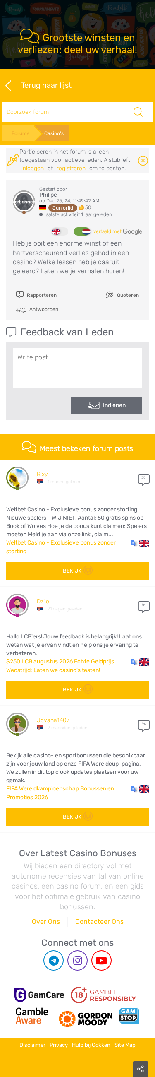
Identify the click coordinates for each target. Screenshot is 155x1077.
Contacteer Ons (99, 921)
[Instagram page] (77, 960)
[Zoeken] (138, 112)
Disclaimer (32, 1045)
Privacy (59, 1045)
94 (144, 724)
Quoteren (127, 295)
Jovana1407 (53, 720)
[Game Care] (39, 995)
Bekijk (72, 571)
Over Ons (46, 921)
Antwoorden (43, 309)
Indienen (114, 405)
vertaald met (108, 231)
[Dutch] (82, 231)
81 (144, 605)
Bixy (42, 474)
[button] (140, 543)
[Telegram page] (53, 960)
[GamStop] (129, 1015)
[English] (60, 231)
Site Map (125, 1045)
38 (143, 477)
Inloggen (32, 168)
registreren (71, 168)
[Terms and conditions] (103, 995)
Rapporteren (41, 295)
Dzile (43, 601)
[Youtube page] (101, 960)
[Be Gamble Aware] (31, 1015)
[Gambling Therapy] (85, 1015)
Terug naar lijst (46, 85)
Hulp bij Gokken (91, 1045)
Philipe (48, 194)
